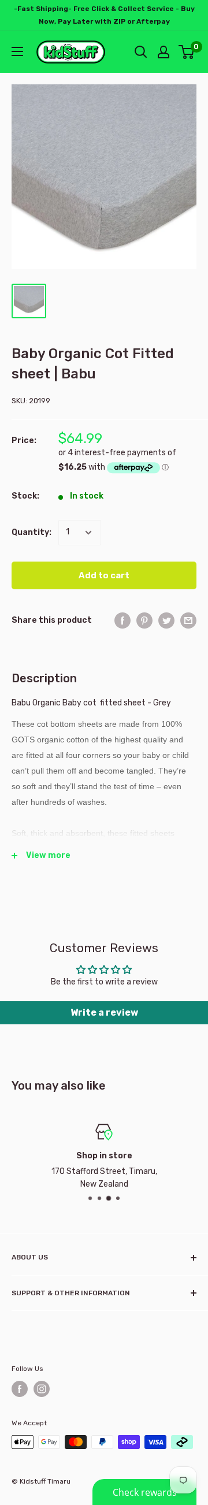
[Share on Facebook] (122, 620)
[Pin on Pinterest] (144, 620)
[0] (187, 52)
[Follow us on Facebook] (20, 1389)
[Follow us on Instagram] (42, 1389)
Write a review (104, 1012)
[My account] (163, 52)
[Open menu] (17, 51)
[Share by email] (188, 620)
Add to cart (104, 575)
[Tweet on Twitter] (166, 620)
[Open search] (141, 52)
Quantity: (31, 532)
